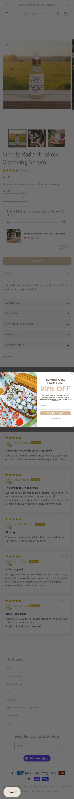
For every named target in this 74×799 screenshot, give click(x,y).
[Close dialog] (72, 374)
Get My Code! (55, 413)
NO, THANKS (55, 419)
